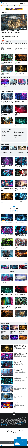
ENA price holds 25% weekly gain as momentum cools (7, 189)
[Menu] (26, 3)
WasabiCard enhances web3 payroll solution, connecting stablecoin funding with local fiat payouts (6, 223)
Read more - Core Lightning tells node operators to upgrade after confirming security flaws (7, 277)
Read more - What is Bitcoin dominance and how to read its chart (23, 267)
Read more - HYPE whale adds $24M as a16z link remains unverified (7, 289)
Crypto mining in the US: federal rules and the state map (19, 137)
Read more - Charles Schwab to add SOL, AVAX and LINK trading (7, 161)
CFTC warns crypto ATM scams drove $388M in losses (20, 362)
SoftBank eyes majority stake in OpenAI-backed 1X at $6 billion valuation (20, 354)
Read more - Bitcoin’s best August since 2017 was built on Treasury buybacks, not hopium (7, 68)
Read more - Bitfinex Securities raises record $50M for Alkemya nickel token (21, 196)
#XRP (10, 41)
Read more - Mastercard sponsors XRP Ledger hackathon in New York (7, 405)
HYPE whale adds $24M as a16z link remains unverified (6, 295)
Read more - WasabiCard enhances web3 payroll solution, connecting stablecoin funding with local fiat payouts (7, 217)
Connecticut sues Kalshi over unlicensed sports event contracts (20, 378)
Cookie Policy (16, 442)
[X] (10, 211)
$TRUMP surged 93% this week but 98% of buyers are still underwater (20, 62)
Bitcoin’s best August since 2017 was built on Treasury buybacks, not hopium (6, 73)
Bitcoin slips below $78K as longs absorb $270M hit (10, 30)
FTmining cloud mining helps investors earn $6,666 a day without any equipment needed (21, 85)
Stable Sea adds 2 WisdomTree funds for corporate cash (7, 125)
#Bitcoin (3, 41)
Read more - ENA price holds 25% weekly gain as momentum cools (7, 183)
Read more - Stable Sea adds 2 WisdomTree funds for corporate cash (7, 120)
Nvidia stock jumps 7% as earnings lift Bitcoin (7, 247)
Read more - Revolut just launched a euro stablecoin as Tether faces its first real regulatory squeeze (7, 57)
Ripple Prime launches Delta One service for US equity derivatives (6, 177)
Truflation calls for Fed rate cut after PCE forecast (20, 114)
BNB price (21, 5)
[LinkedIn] (15, 211)
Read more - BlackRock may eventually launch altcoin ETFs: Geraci (21, 289)
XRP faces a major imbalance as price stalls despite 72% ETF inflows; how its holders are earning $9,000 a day (4, 85)
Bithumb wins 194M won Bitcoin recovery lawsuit (20, 258)
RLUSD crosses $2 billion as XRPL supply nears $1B (20, 386)
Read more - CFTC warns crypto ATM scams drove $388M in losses (7, 364)
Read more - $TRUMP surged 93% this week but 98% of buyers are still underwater (21, 57)
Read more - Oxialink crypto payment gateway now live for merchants (13, 148)
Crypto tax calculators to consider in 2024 (4, 270)
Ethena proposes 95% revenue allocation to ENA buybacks (19, 102)
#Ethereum (7, 41)
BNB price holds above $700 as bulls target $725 (23, 340)
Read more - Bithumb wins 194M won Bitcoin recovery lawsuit (21, 253)
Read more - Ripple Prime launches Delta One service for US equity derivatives (7, 172)
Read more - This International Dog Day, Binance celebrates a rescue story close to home (22, 148)
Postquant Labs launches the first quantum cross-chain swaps (20, 177)
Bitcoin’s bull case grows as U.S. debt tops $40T (20, 394)
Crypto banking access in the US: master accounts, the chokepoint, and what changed (20, 132)
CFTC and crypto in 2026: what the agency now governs (7, 132)
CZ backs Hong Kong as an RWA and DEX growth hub (7, 258)
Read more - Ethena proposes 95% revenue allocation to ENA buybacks (21, 96)
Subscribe (18, 438)
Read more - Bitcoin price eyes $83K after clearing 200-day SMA (7, 196)
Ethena (2, 190)
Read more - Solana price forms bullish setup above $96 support (14, 337)
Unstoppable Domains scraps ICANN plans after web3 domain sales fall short (20, 235)
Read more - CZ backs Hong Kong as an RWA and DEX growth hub (7, 253)
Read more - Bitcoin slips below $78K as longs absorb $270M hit (5, 337)
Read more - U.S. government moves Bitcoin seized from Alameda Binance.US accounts (21, 277)
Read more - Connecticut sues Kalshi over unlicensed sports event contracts (7, 380)
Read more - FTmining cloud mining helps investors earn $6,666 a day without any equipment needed (22, 81)
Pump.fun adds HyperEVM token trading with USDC (8, 33)
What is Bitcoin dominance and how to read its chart (23, 270)
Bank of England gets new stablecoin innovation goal (7, 235)
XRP (15, 406)
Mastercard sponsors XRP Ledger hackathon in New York (19, 402)
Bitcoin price (3, 5)
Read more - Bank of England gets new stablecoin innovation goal (7, 230)
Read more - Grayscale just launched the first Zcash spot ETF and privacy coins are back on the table (21, 68)
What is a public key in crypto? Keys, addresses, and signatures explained (14, 271)
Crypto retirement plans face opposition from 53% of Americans (10, 36)
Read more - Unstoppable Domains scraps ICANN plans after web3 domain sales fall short (21, 230)
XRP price (16, 5)
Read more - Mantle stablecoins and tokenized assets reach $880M (7, 109)
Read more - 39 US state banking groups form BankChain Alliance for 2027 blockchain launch (7, 301)
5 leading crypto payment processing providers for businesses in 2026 (13, 85)
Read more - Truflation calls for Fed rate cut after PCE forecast (21, 109)
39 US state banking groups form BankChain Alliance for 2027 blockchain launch (6, 306)
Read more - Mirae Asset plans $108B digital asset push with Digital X (7, 372)
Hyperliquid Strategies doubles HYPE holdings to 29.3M (20, 125)
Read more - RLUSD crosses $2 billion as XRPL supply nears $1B (7, 388)
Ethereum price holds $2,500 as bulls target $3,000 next (20, 189)
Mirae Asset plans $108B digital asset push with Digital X (20, 370)
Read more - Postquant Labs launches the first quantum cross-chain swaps (21, 172)
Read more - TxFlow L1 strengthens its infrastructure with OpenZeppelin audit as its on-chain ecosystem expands (5, 148)
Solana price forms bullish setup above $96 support (13, 340)
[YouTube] (17, 211)
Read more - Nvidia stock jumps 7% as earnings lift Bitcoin (7, 242)
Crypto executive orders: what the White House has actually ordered (20, 135)
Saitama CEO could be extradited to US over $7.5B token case (21, 247)
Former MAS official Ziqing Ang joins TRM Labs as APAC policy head (20, 223)
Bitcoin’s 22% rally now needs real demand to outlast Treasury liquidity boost (7, 102)
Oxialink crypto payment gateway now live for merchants (13, 152)
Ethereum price (10, 5)
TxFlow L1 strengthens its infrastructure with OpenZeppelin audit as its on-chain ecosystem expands (4, 152)
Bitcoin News (19, 423)
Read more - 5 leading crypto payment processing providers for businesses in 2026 (13, 81)
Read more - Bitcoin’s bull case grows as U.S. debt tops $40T (7, 396)
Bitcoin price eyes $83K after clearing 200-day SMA (7, 201)
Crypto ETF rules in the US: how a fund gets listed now (7, 135)
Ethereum (16, 190)
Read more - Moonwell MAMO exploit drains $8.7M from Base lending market (21, 161)
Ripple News (5, 424)
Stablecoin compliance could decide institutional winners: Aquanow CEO (11, 32)
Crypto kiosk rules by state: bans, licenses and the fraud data (6, 137)
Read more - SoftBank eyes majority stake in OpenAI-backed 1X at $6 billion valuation (7, 356)
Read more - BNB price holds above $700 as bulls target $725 (23, 337)
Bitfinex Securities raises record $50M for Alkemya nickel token (21, 201)
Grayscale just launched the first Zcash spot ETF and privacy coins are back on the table (21, 73)
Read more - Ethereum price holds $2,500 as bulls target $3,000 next (21, 183)
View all (25, 323)
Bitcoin (2, 202)
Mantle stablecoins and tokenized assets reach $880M (6, 114)
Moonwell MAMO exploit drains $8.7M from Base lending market (21, 166)
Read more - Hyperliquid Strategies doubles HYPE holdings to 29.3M (21, 120)
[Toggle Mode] (24, 3)
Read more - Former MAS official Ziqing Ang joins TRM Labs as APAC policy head (21, 217)
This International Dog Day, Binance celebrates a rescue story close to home (21, 152)
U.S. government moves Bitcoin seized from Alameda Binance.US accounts (21, 282)
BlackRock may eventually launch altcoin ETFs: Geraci (20, 295)
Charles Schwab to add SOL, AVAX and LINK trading (7, 166)
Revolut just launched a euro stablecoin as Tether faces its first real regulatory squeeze (6, 62)
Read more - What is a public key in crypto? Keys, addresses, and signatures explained (14, 267)
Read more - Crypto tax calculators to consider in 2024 (5, 267)
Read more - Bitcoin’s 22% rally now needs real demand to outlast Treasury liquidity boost (7, 96)
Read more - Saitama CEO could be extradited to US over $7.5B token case (21, 242)
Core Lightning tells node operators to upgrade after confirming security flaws (7, 283)
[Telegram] (13, 211)
